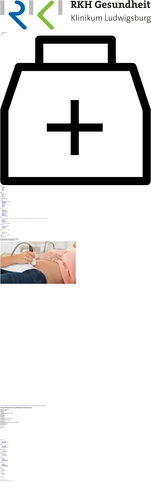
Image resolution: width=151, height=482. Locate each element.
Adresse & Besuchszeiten (11, 405)
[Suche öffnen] (0, 35)
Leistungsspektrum (2, 405)
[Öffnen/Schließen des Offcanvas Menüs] (2, 35)
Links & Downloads (22, 405)
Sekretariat (6, 405)
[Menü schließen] (1, 192)
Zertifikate (26, 405)
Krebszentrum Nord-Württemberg (32, 405)
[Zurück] (1, 230)
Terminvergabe (16, 405)
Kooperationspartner (39, 405)
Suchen (9, 229)
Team (19, 405)
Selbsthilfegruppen (44, 405)
